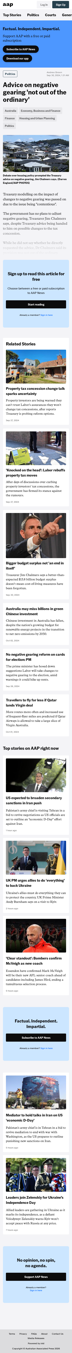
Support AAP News (36, 1277)
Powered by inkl (36, 1343)
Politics (33, 14)
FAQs (34, 1334)
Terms (12, 1334)
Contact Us (57, 1334)
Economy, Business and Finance (40, 111)
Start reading (36, 304)
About (44, 1334)
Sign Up (60, 4)
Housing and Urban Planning (37, 118)
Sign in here (46, 315)
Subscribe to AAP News (20, 49)
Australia (10, 111)
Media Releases (36, 1338)
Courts (50, 14)
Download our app (17, 58)
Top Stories (12, 14)
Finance (10, 118)
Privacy (23, 1334)
